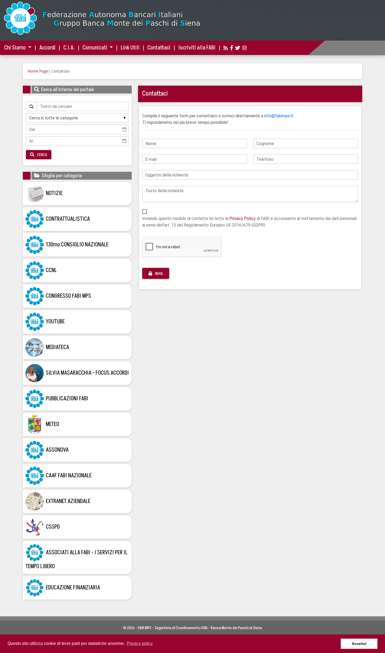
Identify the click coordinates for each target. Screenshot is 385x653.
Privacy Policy (242, 218)
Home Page (38, 71)
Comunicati (95, 48)
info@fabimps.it (278, 115)
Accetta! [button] (359, 643)
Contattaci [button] (158, 48)
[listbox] (77, 118)
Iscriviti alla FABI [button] (197, 48)
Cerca (41, 155)
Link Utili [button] (130, 48)
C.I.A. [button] (69, 48)
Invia (158, 273)
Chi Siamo (15, 48)
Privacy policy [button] (140, 643)
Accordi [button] (47, 48)
